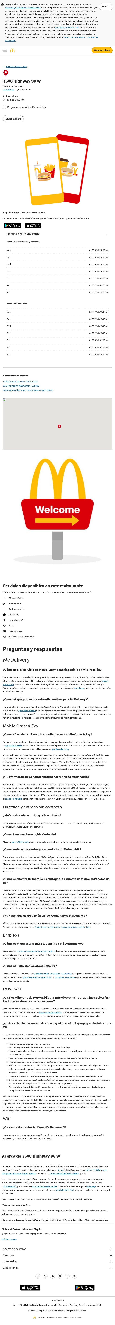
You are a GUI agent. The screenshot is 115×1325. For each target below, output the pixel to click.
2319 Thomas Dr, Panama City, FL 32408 (21, 386)
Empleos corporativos (65, 978)
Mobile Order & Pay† (65, 1190)
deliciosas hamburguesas (24, 1174)
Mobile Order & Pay (60, 749)
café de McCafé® (93, 1170)
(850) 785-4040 (24, 90)
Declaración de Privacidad (66, 28)
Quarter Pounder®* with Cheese (64, 1174)
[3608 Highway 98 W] (59, 426)
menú (60, 1170)
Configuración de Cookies (76, 1311)
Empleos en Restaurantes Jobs (37, 978)
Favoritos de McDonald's (50, 1013)
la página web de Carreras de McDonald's (52, 974)
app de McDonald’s (13, 799)
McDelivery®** (9, 1187)
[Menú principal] (4, 50)
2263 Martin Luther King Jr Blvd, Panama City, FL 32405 (28, 390)
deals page (91, 1187)
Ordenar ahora (102, 50)
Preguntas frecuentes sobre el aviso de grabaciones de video (62, 927)
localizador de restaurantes (44, 1187)
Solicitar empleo (9, 1239)
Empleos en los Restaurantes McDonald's (35, 951)
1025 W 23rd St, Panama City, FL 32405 (20, 382)
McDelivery (79, 688)
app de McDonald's (27, 711)
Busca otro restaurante (16, 67)
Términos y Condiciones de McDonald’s (23, 8)
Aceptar (106, 7)
